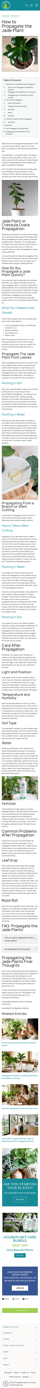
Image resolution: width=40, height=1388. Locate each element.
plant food (18, 824)
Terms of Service (15, 1377)
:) (30, 1377)
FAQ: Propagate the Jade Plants (17, 128)
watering (22, 636)
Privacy (33, 1373)
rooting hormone (25, 602)
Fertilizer (11, 116)
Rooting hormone (11, 330)
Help (5, 1358)
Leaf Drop (11, 122)
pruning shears (7, 342)
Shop (5, 1352)
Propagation (14, 16)
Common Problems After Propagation (19, 119)
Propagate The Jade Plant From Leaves (22, 92)
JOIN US (20, 1288)
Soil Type (11, 109)
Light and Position (14, 103)
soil (23, 733)
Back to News (21, 1310)
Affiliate (16, 1373)
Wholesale (8, 1373)
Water (10, 113)
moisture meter (8, 891)
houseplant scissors (18, 325)
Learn (6, 1339)
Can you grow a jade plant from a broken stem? (19, 939)
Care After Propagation (14, 100)
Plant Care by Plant (13, 1345)
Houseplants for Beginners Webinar (15, 1008)
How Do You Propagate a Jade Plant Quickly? (20, 88)
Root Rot (9, 125)
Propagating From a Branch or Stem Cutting (20, 96)
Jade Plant (5, 16)
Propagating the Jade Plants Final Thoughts (18, 133)
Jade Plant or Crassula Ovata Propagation (21, 84)
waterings (17, 761)
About (6, 1365)
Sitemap (25, 1377)
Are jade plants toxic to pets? (18, 949)
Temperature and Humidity (17, 106)
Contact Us (25, 1373)
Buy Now (20, 1199)
